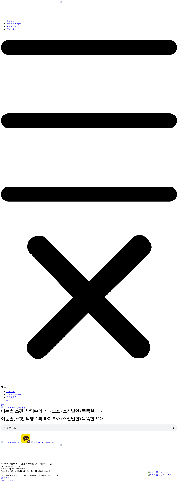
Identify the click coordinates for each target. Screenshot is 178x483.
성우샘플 (10, 21)
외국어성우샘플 (13, 24)
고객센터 (10, 29)
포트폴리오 (11, 26)
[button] (89, 210)
